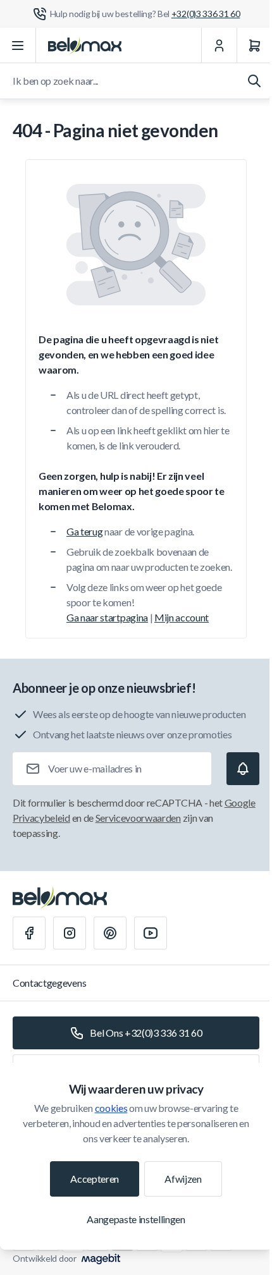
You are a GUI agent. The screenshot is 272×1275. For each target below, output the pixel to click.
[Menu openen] (18, 45)
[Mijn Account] (219, 45)
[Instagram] (69, 933)
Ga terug (84, 531)
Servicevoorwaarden (138, 818)
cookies (111, 1108)
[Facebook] (29, 933)
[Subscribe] (242, 768)
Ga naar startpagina (107, 617)
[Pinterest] (110, 933)
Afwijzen (182, 1179)
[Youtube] (150, 933)
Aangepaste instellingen (136, 1219)
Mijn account (181, 617)
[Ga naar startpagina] (84, 45)
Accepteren (94, 1179)
